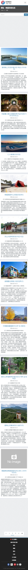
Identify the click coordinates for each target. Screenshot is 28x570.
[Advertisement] (14, 31)
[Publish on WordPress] (17, 564)
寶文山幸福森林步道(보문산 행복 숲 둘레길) (14, 377)
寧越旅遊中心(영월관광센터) (14, 195)
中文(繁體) (14, 539)
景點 (7, 10)
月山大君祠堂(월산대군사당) (14, 236)
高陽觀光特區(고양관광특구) (14, 281)
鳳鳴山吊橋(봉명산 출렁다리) (14, 425)
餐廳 (14, 548)
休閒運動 (14, 560)
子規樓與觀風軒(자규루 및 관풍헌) (14, 326)
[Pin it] (15, 564)
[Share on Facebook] (8, 564)
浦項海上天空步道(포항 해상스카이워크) (14, 68)
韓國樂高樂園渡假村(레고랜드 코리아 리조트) (14, 472)
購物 (14, 551)
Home (2, 10)
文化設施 (14, 557)
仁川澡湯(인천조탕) (14, 154)
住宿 (14, 554)
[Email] (20, 564)
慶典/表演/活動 (14, 542)
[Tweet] (11, 564)
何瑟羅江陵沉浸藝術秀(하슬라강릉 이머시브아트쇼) (14, 115)
